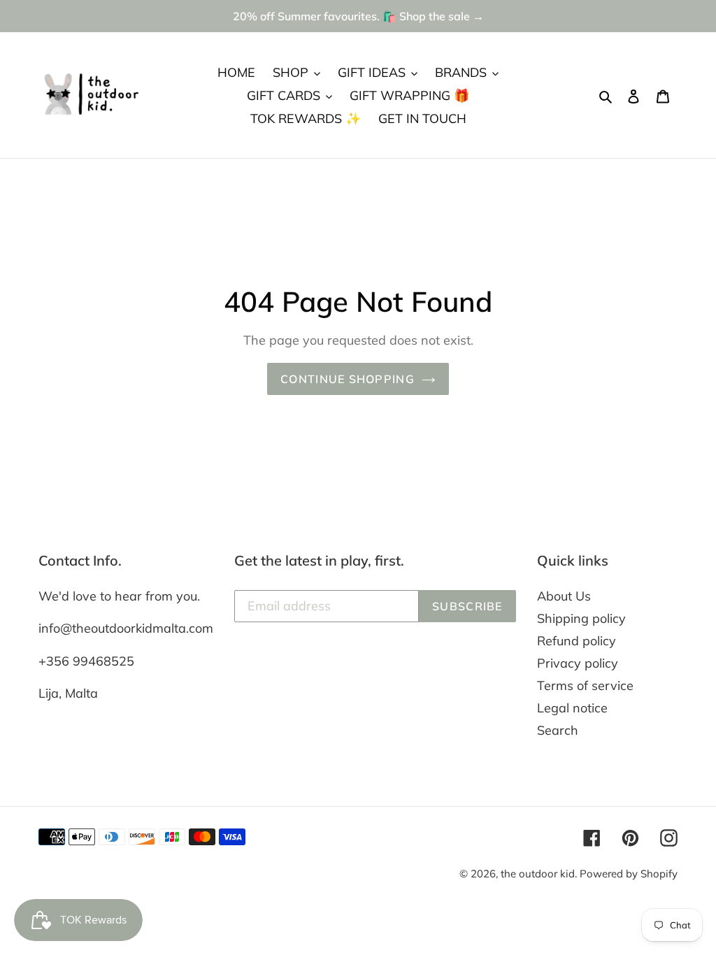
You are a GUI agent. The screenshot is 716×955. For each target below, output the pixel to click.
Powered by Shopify (629, 873)
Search (557, 730)
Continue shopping (347, 379)
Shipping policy (581, 618)
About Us (564, 596)
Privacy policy (577, 663)
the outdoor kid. (540, 873)
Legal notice (572, 708)
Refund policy (576, 641)
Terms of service (585, 685)
